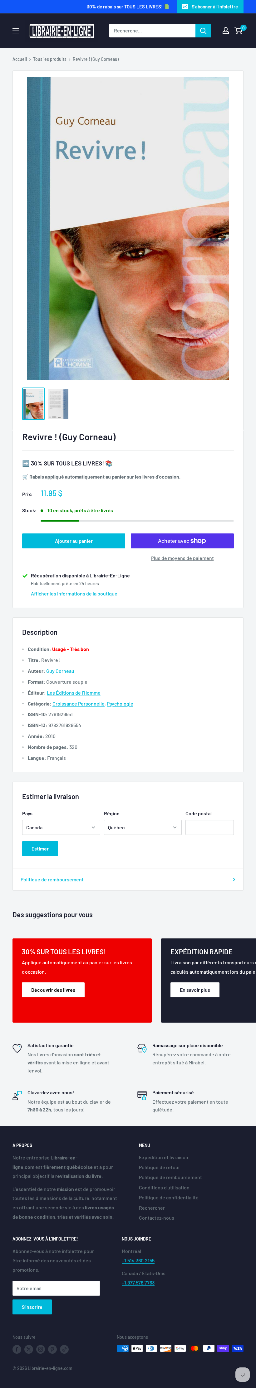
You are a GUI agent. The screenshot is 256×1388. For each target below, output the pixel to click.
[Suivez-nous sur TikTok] (64, 1349)
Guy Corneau (60, 671)
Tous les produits (49, 59)
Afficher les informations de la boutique (74, 593)
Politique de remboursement (52, 879)
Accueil (19, 59)
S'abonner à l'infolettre (215, 6)
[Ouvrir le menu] (15, 30)
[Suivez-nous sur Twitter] (28, 1349)
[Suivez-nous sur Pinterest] (52, 1349)
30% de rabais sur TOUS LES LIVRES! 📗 (128, 6)
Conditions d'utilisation (164, 1187)
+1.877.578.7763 (138, 1282)
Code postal (198, 813)
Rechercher (152, 1208)
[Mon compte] (226, 30)
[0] (238, 30)
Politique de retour (159, 1167)
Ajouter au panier (74, 541)
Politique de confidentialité (169, 1197)
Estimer (40, 848)
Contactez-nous (156, 1218)
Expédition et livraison (163, 1157)
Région (112, 813)
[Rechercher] (203, 30)
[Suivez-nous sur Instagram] (40, 1349)
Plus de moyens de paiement (182, 558)
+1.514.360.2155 (138, 1260)
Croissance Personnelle (78, 703)
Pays (27, 813)
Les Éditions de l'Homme (74, 693)
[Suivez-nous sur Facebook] (16, 1349)
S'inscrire (32, 1307)
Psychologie (120, 703)
